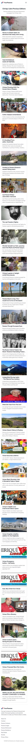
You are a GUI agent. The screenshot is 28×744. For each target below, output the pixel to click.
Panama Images (5, 725)
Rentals (3, 734)
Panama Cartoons (5, 723)
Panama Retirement (6, 728)
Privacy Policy (4, 737)
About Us (3, 718)
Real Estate (4, 732)
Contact (3, 721)
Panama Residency (6, 730)
